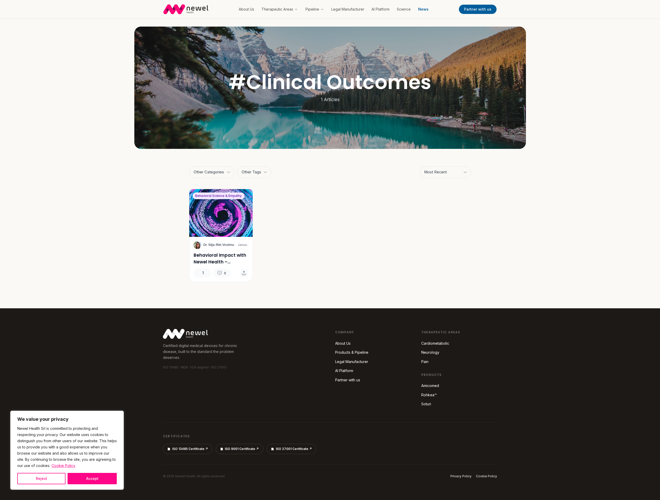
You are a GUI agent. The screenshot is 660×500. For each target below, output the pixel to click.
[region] (67, 450)
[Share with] (244, 273)
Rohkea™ (429, 395)
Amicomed (430, 385)
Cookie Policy (63, 465)
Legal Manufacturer (347, 9)
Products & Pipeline (351, 352)
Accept (92, 478)
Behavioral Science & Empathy (218, 196)
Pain (424, 361)
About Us (246, 9)
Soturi (426, 404)
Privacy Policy (461, 476)
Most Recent (435, 172)
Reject (41, 478)
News (423, 9)
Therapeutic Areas (277, 9)
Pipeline (312, 9)
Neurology (430, 352)
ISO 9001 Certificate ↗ (242, 449)
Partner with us (477, 9)
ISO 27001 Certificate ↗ (294, 449)
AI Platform (381, 9)
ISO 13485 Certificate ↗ (190, 449)
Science (404, 9)
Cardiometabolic (435, 343)
